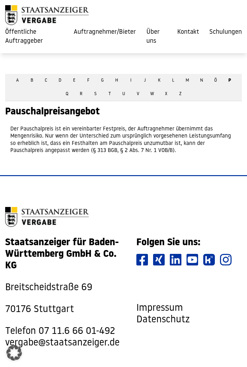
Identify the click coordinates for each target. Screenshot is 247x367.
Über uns (153, 36)
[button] (14, 353)
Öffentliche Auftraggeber (24, 36)
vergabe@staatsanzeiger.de (62, 343)
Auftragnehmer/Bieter (105, 32)
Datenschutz (163, 320)
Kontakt (188, 32)
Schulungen (225, 32)
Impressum (159, 308)
